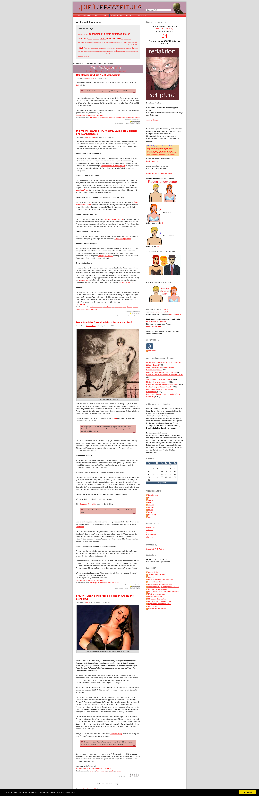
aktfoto (107, 33)
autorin (129, 39)
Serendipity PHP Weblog (155, 549)
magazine (87, 56)
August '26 (162, 483)
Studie (114, 418)
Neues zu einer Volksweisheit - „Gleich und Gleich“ (164, 375)
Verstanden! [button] (248, 792)
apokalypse (91, 42)
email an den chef (152, 120)
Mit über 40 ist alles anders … (157, 382)
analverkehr (90, 39)
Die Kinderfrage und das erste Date (159, 387)
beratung (99, 42)
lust (84, 56)
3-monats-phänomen (124, 44)
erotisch (151, 505)
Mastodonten (83, 280)
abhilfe (88, 51)
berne (130, 48)
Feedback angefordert (123, 239)
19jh (89, 44)
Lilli (161, 223)
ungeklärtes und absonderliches (85, 115)
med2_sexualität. (175, 314)
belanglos (127, 48)
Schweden (80, 527)
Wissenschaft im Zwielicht (157, 609)
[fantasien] (147, 507)
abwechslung (100, 44)
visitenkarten (101, 48)
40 (132, 44)
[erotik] (147, 502)
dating (134, 48)
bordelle (135, 44)
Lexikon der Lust (152, 161)
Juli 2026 (149, 530)
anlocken (103, 39)
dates (125, 42)
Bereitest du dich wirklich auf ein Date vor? (161, 372)
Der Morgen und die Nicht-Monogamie (98, 75)
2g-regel (114, 48)
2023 (91, 44)
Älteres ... (149, 537)
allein (99, 51)
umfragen (118, 771)
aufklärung (103, 51)
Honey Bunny (90, 78)
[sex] (147, 517)
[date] (147, 497)
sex (97, 48)
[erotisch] (147, 505)
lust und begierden (96, 768)
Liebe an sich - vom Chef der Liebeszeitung (163, 591)
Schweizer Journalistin (88, 504)
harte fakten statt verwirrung (158, 589)
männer (89, 48)
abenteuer (85, 51)
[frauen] (147, 510)
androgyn (94, 39)
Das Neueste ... (151, 535)
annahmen (87, 42)
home (78, 15)
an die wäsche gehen (83, 34)
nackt (150, 512)
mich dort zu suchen (125, 282)
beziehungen (107, 42)
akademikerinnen (131, 51)
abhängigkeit (96, 33)
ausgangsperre (108, 51)
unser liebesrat (153, 606)
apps (120, 48)
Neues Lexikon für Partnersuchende (159, 173)
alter (137, 51)
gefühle (95, 15)
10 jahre (104, 48)
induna (88, 602)
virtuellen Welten (82, 190)
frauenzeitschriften (106, 53)
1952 (81, 44)
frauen (81, 47)
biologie (111, 42)
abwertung (121, 51)
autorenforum (126, 39)
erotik (150, 502)
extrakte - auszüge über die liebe (160, 584)
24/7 (119, 44)
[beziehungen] (147, 495)
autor (122, 39)
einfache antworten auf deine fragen (161, 579)
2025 (113, 44)
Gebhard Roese (91, 137)
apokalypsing (95, 42)
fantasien (115, 51)
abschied (91, 51)
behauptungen (81, 42)
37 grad (130, 44)
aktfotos (116, 33)
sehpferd (86, 15)
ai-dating (125, 51)
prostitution (92, 48)
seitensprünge (127, 117)
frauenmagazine (80, 56)
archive (151, 577)
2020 (109, 48)
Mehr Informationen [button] (68, 792)
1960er (84, 44)
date (122, 42)
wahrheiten (94, 309)
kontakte (105, 15)
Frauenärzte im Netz (153, 326)
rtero (96, 48)
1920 (107, 48)
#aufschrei (129, 42)
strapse (83, 309)
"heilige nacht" (107, 44)
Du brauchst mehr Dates (114, 219)
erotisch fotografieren (155, 582)
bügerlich (115, 42)
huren (86, 48)
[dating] (147, 500)
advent (104, 44)
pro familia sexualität (160, 312)
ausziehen (113, 38)
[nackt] (147, 512)
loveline (165, 309)
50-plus (82, 51)
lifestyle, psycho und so (83, 768)
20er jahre (116, 44)
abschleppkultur (94, 44)
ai (123, 51)
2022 (111, 48)
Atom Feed (152, 350)
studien (137, 117)
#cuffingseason (134, 42)
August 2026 (150, 527)
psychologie (152, 514)
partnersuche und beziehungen (159, 601)
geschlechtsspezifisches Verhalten (112, 166)
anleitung (97, 39)
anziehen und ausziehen (157, 574)
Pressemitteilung (116, 734)
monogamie (119, 117)
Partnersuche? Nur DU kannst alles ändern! (162, 384)
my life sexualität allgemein (156, 321)
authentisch (123, 48)
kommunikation (116, 15)
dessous (95, 51)
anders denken (153, 572)
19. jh (111, 44)
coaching (118, 42)
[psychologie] (147, 514)
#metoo (79, 44)
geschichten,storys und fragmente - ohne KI (163, 587)
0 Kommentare (100, 115)
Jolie (78, 85)
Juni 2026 (149, 532)
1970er (86, 44)
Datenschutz (141, 15)
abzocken (117, 48)
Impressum (129, 15)
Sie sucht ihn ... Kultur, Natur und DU (159, 379)
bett (102, 42)
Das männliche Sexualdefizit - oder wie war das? (104, 322)
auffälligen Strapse (105, 256)
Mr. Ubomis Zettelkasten (157, 599)
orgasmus (103, 771)
